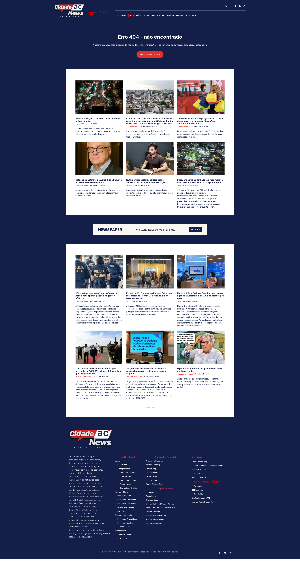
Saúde (129, 185)
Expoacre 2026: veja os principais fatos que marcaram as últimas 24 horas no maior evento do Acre (149, 296)
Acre (78, 124)
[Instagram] (240, 6)
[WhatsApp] (230, 553)
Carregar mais (149, 407)
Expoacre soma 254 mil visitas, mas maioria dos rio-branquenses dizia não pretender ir (200, 181)
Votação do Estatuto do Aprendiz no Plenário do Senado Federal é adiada (98, 181)
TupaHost (174, 552)
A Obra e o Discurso (83, 377)
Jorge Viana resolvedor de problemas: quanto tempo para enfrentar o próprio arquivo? (146, 371)
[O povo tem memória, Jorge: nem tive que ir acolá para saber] (201, 347)
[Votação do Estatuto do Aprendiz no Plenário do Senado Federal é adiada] (99, 158)
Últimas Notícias (133, 127)
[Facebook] (235, 6)
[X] (244, 6)
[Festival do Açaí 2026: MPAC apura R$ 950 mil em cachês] (99, 97)
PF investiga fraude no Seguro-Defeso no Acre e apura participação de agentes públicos (96, 296)
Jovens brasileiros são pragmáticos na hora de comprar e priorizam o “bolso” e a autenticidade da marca (200, 121)
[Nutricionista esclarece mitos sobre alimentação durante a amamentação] (150, 158)
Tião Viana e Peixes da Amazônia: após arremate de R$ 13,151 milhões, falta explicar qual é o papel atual (98, 371)
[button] (226, 6)
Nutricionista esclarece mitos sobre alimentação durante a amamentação (145, 181)
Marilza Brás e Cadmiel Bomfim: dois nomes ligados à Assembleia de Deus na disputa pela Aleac (201, 296)
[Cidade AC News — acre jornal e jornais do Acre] (69, 10)
